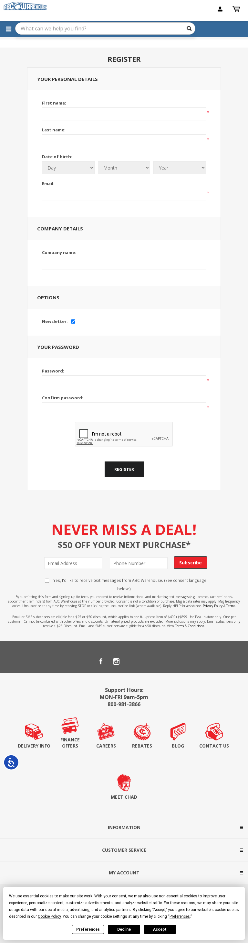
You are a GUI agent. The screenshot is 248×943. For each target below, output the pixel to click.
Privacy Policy (212, 606)
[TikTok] (147, 661)
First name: (54, 103)
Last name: (54, 130)
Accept (160, 929)
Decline (124, 929)
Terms (230, 606)
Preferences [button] (180, 916)
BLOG (178, 746)
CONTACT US (214, 746)
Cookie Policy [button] (49, 916)
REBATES (142, 746)
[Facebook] (101, 661)
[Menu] (8, 29)
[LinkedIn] (132, 661)
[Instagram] (116, 661)
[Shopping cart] (237, 9)
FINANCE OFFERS (70, 743)
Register (124, 469)
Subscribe (190, 563)
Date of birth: (57, 157)
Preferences (88, 929)
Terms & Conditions (189, 626)
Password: (53, 371)
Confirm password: (62, 398)
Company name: (59, 252)
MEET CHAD (124, 797)
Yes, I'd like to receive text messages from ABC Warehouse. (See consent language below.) (129, 584)
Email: (48, 183)
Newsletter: (55, 321)
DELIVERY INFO (34, 746)
